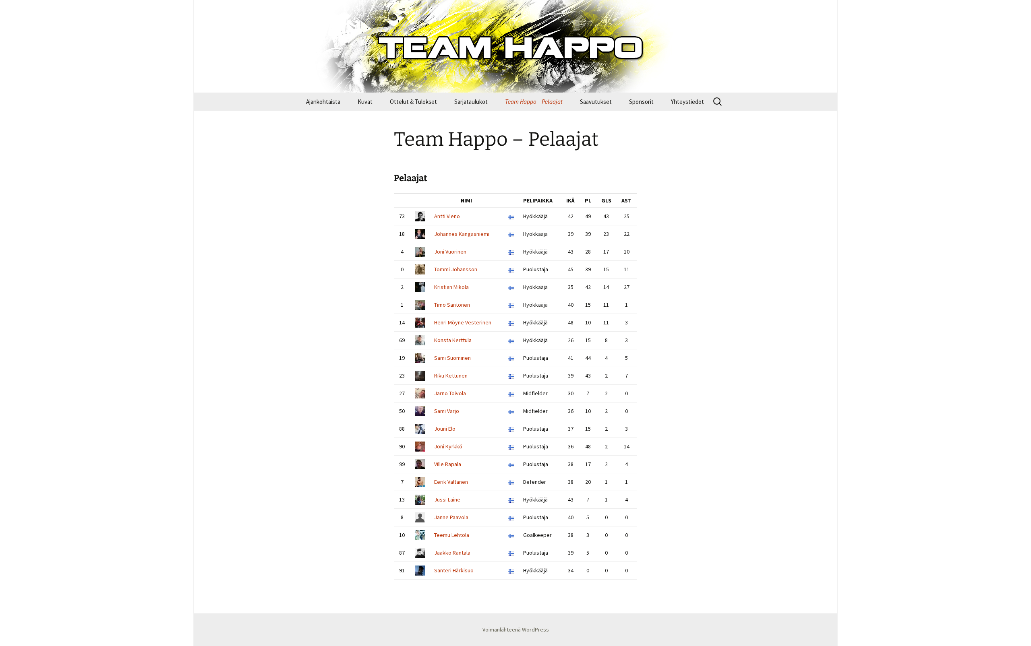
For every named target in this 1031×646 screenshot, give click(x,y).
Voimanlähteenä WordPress (515, 629)
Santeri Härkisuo (454, 570)
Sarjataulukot (471, 101)
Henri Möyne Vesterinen (462, 322)
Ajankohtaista (323, 101)
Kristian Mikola (451, 287)
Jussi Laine (447, 499)
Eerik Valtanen (451, 481)
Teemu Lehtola (451, 535)
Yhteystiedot (687, 101)
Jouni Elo (444, 428)
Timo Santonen (452, 304)
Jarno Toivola (450, 393)
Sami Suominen (452, 357)
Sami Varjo (446, 411)
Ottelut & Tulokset (413, 101)
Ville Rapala (447, 464)
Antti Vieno (447, 216)
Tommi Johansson (455, 269)
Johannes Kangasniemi (461, 233)
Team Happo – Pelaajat (534, 101)
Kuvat (365, 101)
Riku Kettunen (451, 375)
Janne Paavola (451, 517)
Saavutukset (596, 101)
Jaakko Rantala (452, 552)
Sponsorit (641, 101)
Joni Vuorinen (450, 251)
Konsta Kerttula (453, 340)
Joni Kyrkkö (448, 446)
